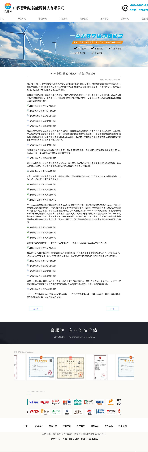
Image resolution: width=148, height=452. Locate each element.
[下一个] (146, 44)
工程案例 (63, 18)
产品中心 (22, 18)
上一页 (35, 309)
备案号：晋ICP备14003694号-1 (90, 434)
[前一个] (2, 44)
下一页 (112, 309)
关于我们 (84, 18)
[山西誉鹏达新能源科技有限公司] (28, 367)
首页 (25, 426)
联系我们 (122, 426)
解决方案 (43, 18)
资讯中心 (125, 18)
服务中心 (104, 18)
